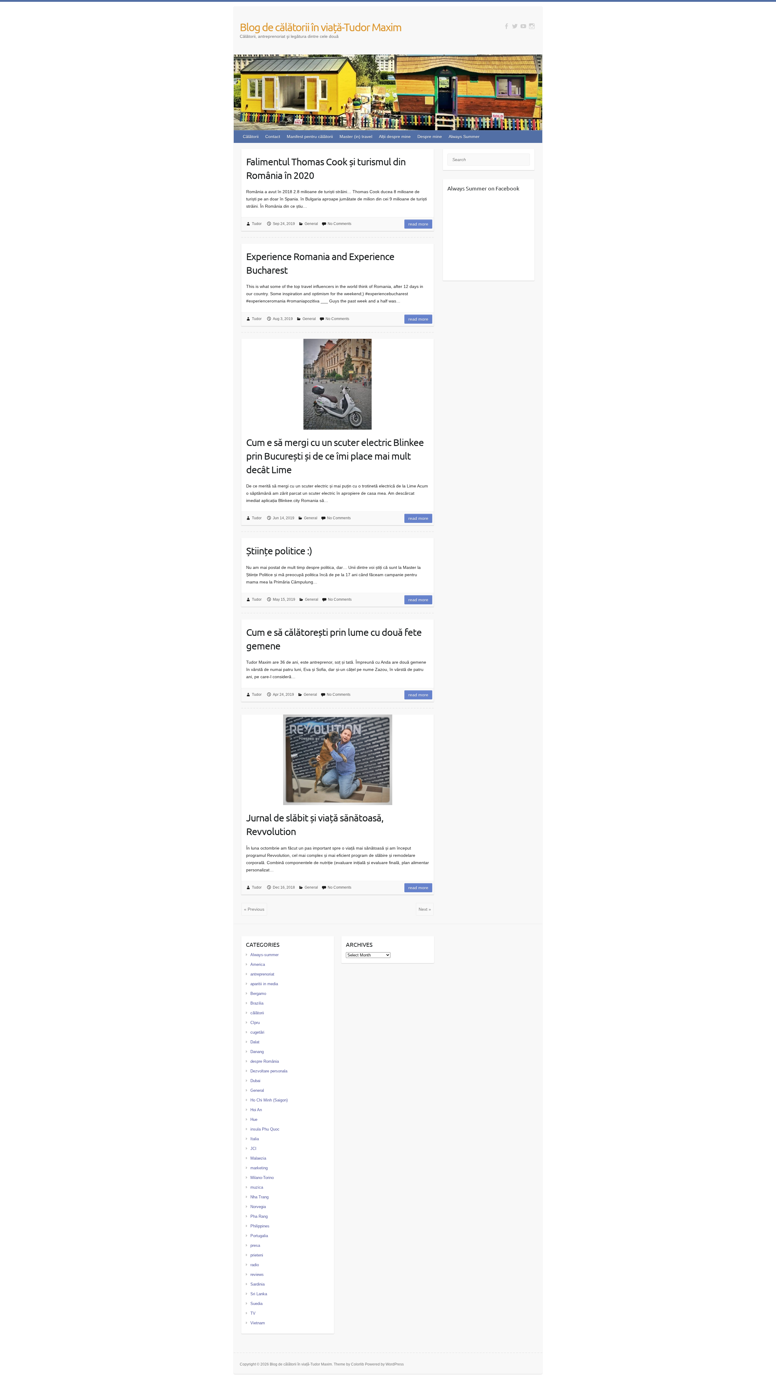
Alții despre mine (395, 136)
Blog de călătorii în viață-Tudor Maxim (320, 27)
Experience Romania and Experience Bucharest (320, 263)
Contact (272, 136)
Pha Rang (259, 1216)
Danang (257, 1051)
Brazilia (256, 1003)
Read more (418, 224)
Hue (253, 1119)
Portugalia (259, 1235)
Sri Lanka (258, 1294)
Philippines (259, 1226)
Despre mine (429, 136)
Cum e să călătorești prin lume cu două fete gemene (334, 639)
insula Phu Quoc (264, 1129)
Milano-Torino (262, 1177)
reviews (257, 1274)
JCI (253, 1148)
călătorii (257, 1013)
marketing (259, 1168)
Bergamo (258, 993)
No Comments (339, 224)
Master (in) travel (356, 136)
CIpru (255, 1022)
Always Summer (464, 136)
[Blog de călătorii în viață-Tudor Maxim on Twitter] (515, 26)
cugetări (257, 1032)
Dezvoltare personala (268, 1071)
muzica (256, 1187)
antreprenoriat (262, 974)
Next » (425, 909)
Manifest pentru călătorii (310, 136)
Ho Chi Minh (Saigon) (269, 1100)
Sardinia (257, 1284)
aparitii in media (264, 984)
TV (253, 1313)
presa (255, 1245)
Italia (254, 1139)
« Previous (254, 909)
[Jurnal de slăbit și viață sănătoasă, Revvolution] (337, 760)
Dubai (255, 1080)
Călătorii (251, 136)
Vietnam (257, 1323)
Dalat (254, 1042)
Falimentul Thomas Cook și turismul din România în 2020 (326, 168)
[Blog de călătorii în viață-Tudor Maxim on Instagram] (532, 26)
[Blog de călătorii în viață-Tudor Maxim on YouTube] (523, 26)
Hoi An (256, 1110)
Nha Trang (259, 1197)
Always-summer (264, 955)
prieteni (256, 1255)
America (257, 964)
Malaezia (258, 1158)
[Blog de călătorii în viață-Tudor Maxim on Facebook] (506, 26)
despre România (264, 1061)
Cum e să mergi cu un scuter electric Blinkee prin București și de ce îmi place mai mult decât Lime (335, 455)
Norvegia (258, 1206)
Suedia (256, 1303)
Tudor (257, 224)
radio (254, 1265)
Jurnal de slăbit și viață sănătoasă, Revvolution (314, 824)
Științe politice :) (279, 550)
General (311, 224)
